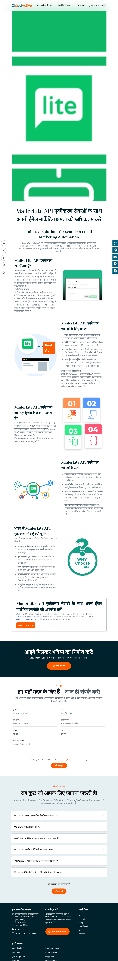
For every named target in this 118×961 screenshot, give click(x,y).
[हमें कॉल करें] (115, 243)
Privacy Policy (67, 760)
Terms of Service (79, 760)
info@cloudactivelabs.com (26, 619)
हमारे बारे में (44, 5)
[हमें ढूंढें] (115, 264)
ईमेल (62, 710)
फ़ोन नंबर (16, 720)
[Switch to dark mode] (103, 5)
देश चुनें (15, 730)
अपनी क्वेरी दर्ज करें (18, 741)
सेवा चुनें (63, 730)
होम (38, 5)
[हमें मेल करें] (115, 257)
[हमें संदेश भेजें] (115, 250)
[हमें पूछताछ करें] (115, 271)
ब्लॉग (68, 5)
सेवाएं (51, 5)
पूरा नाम (15, 710)
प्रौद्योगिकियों (61, 5)
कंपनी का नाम (65, 720)
